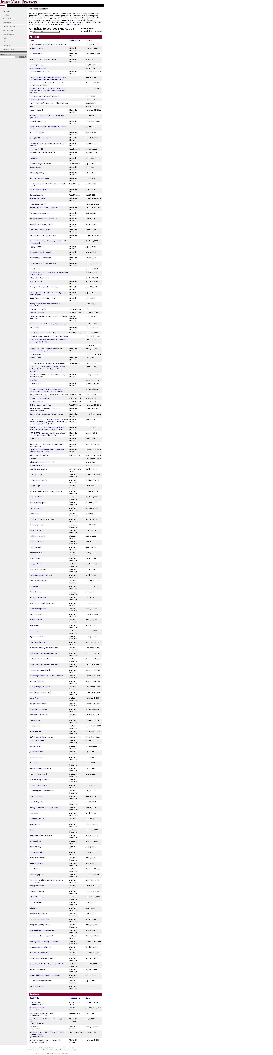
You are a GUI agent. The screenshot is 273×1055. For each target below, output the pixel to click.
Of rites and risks (36, 465)
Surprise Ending (35, 846)
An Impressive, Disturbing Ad (40, 947)
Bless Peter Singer (36, 796)
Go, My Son (34, 1027)
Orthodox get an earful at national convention (46, 675)
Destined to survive (37, 1008)
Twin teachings (35, 508)
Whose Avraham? (36, 497)
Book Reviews (32, 1050)
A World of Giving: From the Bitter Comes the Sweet (49, 336)
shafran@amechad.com (75, 24)
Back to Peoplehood (37, 486)
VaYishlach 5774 (35, 383)
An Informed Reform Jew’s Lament (42, 930)
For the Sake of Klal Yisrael (39, 455)
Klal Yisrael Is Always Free (39, 213)
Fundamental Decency (38, 681)
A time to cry (34, 514)
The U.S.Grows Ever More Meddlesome (44, 333)
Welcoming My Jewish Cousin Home (43, 603)
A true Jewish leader (37, 740)
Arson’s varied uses (37, 757)
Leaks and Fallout (36, 54)
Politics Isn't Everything (38, 309)
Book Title (34, 998)
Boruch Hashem (35, 726)
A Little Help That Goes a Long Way (43, 263)
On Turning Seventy (37, 172)
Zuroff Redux (34, 327)
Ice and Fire (34, 813)
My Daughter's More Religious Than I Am (45, 941)
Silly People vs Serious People (41, 178)
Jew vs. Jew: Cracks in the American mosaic (45, 1040)
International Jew (36, 902)
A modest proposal (37, 891)
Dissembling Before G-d (38, 709)
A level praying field (37, 874)
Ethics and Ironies (36, 474)
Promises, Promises (37, 312)
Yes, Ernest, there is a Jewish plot (42, 519)
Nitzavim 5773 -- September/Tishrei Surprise (46, 414)
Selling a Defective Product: (40, 278)
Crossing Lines (35, 558)
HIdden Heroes (35, 167)
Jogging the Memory (37, 246)
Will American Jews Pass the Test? (42, 462)
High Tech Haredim (37, 636)
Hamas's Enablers (36, 195)
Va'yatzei (33, 459)
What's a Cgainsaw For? (38, 68)
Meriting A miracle (36, 852)
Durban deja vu (35, 731)
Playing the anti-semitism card (41, 575)
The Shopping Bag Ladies (39, 480)
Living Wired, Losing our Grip (40, 925)
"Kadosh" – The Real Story (39, 919)
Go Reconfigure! (35, 841)
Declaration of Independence (40, 768)
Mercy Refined (35, 592)
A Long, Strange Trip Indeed (40, 687)
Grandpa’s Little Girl (37, 819)
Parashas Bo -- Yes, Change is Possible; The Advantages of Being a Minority (46, 350)
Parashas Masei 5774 (37, 358)
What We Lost (35, 269)
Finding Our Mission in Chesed (40, 138)
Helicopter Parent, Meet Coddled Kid (43, 218)
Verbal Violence (35, 530)
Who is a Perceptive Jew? (39, 581)
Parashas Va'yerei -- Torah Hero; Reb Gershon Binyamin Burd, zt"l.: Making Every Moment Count (47, 390)
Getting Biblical (35, 746)
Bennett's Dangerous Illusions (41, 163)
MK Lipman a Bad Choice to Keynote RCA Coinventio (49, 395)
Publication (74, 40)
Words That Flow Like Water (40, 230)
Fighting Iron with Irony (38, 597)
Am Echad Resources (43, 1050)
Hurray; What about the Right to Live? (43, 298)
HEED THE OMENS (37, 132)
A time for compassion (38, 608)
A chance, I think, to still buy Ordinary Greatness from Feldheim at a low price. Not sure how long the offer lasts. (49, 90)
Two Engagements (37, 354)
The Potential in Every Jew (39, 189)
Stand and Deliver (36, 553)
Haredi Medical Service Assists (41, 835)
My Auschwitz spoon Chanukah (41, 670)
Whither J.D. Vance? (37, 48)
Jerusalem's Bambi (36, 752)
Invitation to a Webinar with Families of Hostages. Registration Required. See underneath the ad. (48, 78)
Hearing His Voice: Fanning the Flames (43, 59)
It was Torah (34, 698)
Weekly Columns (49, 1047)
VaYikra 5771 (34, 438)
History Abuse (35, 763)
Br (30, 345)
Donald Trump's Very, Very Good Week (44, 207)
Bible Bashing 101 (36, 802)
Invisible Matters (36, 620)
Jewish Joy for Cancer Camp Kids (41, 958)
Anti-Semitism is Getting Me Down (42, 152)
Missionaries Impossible (38, 785)
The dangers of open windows (41, 980)
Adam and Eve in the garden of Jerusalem (45, 975)
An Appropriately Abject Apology (41, 252)
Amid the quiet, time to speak (40, 692)
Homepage (34, 1047)
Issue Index (58, 1047)
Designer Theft (35, 564)
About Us (41, 1047)
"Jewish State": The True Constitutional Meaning (47, 964)
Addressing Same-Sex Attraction (41, 791)
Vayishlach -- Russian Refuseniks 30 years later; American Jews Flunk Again (47, 451)
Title (32, 40)
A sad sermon (35, 720)
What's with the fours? (38, 569)
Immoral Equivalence (37, 858)
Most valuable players (38, 502)
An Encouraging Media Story (40, 779)
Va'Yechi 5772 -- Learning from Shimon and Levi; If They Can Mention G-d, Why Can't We (48, 434)
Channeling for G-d (36, 614)
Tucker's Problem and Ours (40, 72)
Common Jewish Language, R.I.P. (41, 936)
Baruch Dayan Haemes (38, 100)
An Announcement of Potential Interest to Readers (48, 45)
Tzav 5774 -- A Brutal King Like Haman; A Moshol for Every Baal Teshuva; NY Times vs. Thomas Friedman (47, 369)
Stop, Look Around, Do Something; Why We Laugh (48, 324)
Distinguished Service (37, 969)
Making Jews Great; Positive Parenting (44, 287)
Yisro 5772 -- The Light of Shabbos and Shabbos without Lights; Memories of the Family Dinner (47, 428)
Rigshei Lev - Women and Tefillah (42, 1013)
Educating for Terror (37, 65)
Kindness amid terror (37, 536)
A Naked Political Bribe (38, 121)
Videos (52, 1050)
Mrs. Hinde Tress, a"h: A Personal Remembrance (47, 363)
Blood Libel (34, 586)
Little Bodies (34, 625)
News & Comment (68, 1047)
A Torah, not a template (38, 469)
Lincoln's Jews (35, 824)
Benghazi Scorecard (37, 401)
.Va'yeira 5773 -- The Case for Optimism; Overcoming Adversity (44, 409)
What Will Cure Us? (36, 281)
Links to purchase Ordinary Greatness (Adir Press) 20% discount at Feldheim (48, 84)
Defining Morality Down (38, 913)
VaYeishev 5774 (35, 380)
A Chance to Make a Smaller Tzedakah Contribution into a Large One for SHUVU (48, 341)
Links (57, 1050)
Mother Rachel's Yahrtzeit (39, 703)
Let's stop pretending (38, 631)
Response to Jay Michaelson (40, 398)
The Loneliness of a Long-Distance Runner (45, 96)
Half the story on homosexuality (41, 737)
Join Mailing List (72, 1050)
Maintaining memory (37, 525)
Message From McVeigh (38, 774)
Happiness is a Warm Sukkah (40, 953)
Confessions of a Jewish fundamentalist (44, 653)
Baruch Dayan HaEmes (38, 204)
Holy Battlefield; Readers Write (41, 224)
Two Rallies (34, 158)
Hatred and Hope (36, 863)
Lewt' (32, 106)
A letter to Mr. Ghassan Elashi (40, 659)
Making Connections (37, 886)
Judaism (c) (33, 908)
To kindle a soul (35, 1002)
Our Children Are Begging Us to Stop (43, 235)
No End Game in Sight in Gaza (40, 405)
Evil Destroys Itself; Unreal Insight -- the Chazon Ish (49, 103)
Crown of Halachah (36, 110)
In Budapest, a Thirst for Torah (41, 258)
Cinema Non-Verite (36, 986)
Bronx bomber (35, 869)
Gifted (32, 830)
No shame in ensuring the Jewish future (44, 648)
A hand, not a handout (37, 642)
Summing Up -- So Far (37, 198)
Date (88, 40)
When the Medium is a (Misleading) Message (46, 491)
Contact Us (63, 1050)
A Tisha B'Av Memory (37, 897)
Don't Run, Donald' (36, 149)
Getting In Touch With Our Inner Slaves (44, 807)
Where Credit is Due (37, 541)
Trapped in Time (36, 547)
